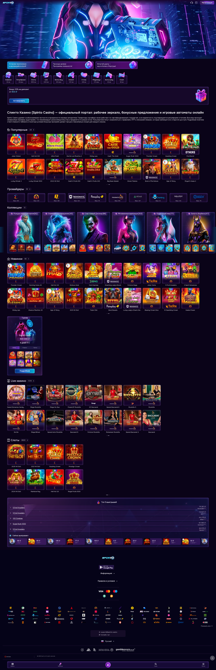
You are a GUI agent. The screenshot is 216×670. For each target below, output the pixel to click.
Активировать (19, 101)
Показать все (206, 626)
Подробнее (25, 371)
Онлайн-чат (105, 635)
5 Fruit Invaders (19, 508)
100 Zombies (18, 518)
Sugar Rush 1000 (19, 524)
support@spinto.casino (109, 632)
